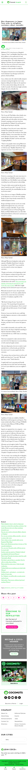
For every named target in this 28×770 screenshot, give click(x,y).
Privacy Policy (19, 764)
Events (17, 716)
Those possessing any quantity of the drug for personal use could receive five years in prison (13, 283)
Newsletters (18, 721)
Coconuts (15, 2)
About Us (4, 713)
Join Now (14, 653)
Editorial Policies (20, 713)
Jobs (16, 718)
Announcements (6, 718)
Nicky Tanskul (6, 49)
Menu (2, 2)
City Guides (20, 587)
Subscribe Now (12, 627)
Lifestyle (13, 587)
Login (26, 2)
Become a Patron (10, 703)
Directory (4, 724)
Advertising (5, 716)
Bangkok (7, 587)
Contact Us (4, 721)
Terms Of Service (9, 764)
